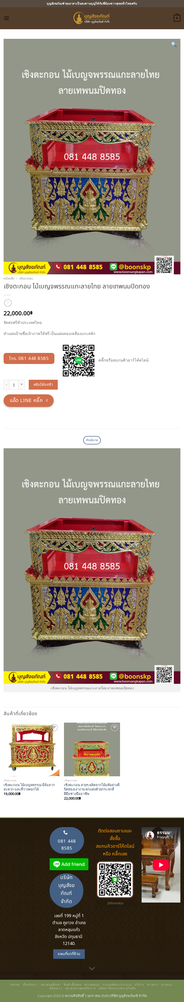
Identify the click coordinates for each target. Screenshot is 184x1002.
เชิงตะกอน (26, 278)
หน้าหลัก (9, 278)
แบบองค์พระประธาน (117, 984)
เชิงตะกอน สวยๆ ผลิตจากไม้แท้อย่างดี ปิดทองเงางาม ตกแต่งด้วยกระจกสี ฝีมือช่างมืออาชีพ (92, 789)
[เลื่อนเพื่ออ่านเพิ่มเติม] (92, 969)
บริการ (139, 984)
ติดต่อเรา (56, 988)
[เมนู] (6, 18)
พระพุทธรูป (92, 984)
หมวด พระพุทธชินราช (80, 988)
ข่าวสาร (152, 984)
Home (15, 984)
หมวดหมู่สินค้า (51, 984)
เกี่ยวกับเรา (30, 984)
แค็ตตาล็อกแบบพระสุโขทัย (117, 988)
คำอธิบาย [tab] (92, 440)
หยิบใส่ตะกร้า (43, 384)
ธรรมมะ (167, 984)
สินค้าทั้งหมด (72, 984)
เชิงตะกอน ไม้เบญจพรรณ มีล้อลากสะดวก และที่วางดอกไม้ (29, 787)
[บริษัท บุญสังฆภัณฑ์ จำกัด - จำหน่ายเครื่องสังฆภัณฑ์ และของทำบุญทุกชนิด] (92, 18)
